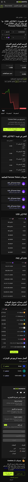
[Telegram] (17, 393)
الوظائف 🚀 (22, 451)
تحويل (25, 17)
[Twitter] (24, 393)
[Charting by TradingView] (3, 110)
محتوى (25, 5)
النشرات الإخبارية (18, 5)
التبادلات (14, 453)
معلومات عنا (22, 448)
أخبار (15, 448)
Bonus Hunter (8, 5)
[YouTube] (21, 393)
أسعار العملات (12, 451)
